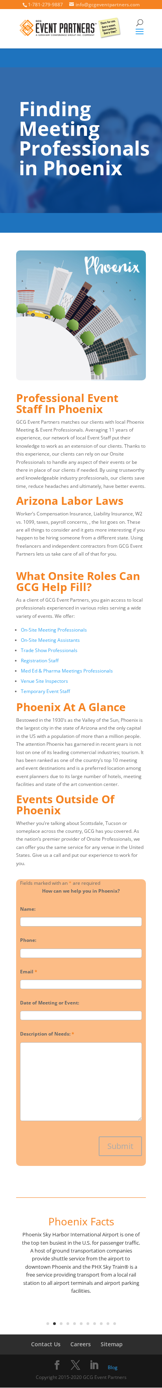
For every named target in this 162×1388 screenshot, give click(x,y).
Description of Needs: (47, 1033)
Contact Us (46, 1344)
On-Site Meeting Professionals (54, 629)
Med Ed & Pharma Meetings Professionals (67, 670)
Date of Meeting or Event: (49, 1002)
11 (114, 1323)
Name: (27, 909)
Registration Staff (40, 660)
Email (28, 971)
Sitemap (112, 1344)
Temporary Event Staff (45, 691)
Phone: (28, 940)
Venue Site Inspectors (44, 681)
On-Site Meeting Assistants (50, 640)
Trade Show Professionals (49, 650)
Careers (80, 1344)
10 (108, 1323)
